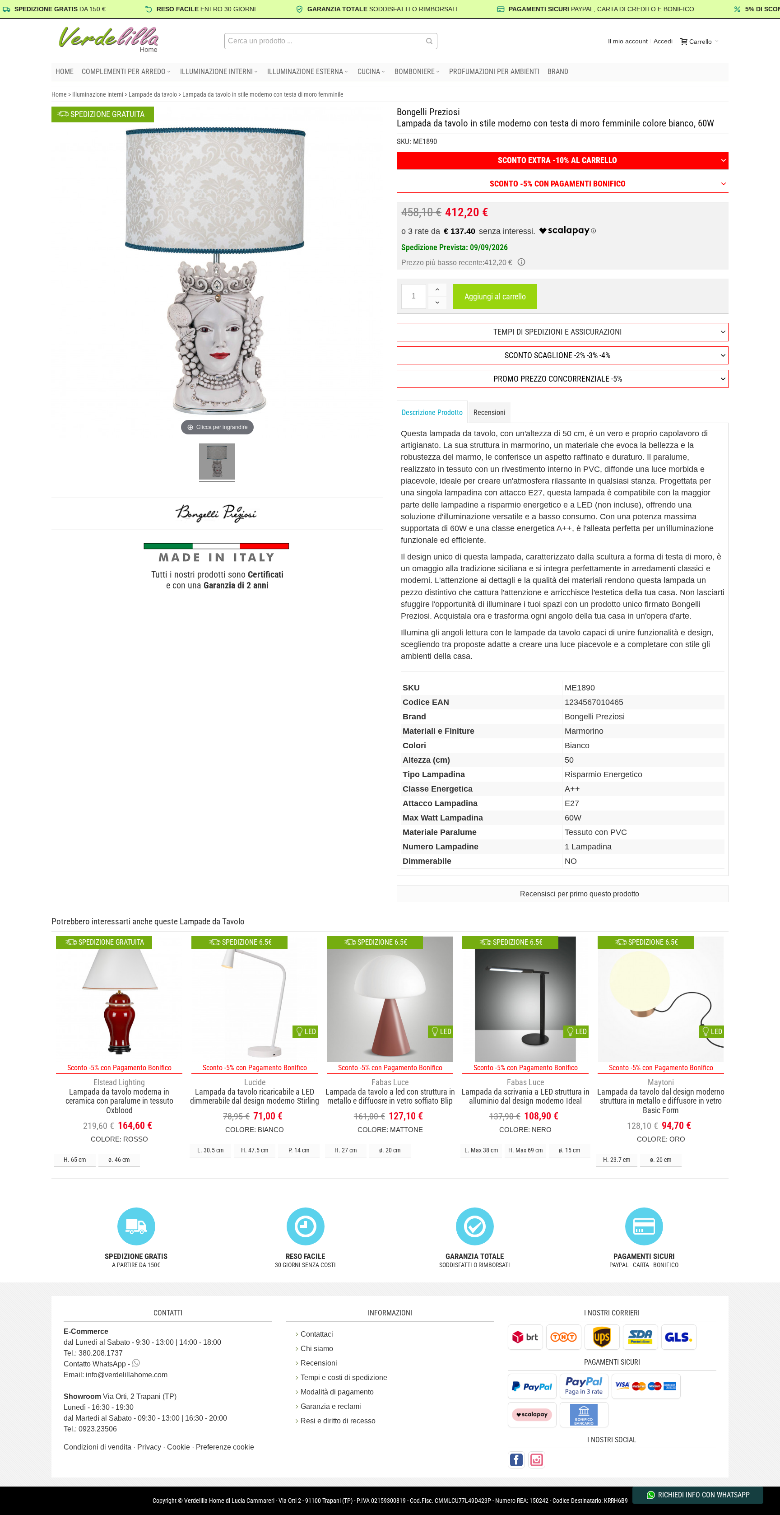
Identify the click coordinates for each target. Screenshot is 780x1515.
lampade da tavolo (547, 632)
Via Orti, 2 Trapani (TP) (120, 1396)
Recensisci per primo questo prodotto (579, 894)
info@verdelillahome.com (126, 1375)
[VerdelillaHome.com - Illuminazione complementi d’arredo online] (109, 39)
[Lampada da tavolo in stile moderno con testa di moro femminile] (217, 463)
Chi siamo (317, 1348)
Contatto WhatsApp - (98, 1364)
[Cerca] (429, 41)
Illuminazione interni (97, 94)
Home (59, 94)
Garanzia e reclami (331, 1406)
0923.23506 (98, 1429)
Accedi (663, 41)
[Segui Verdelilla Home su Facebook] (516, 1459)
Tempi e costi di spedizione (344, 1377)
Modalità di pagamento (337, 1392)
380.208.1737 (101, 1353)
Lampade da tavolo (153, 94)
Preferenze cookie (225, 1447)
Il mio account (628, 41)
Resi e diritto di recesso (338, 1421)
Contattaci (317, 1334)
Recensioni (490, 412)
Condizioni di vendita (98, 1447)
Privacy (150, 1447)
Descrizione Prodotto (432, 412)
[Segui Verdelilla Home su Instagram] (536, 1459)
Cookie (179, 1447)
